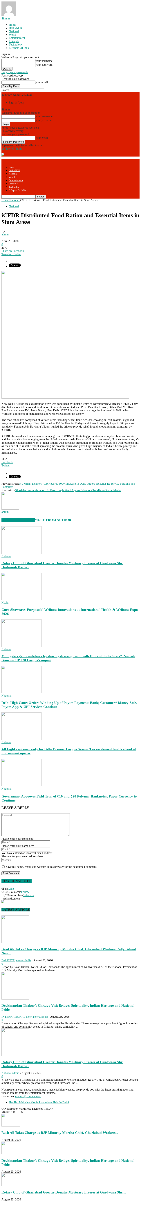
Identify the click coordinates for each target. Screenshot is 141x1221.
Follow (25, 891)
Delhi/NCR (15, 28)
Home (12, 24)
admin (5, 234)
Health (5, 602)
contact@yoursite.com (28, 1096)
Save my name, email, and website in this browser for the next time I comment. (51, 866)
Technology (16, 44)
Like (11, 888)
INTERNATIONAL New (16, 1016)
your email (41, 82)
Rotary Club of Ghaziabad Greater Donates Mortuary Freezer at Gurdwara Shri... (63, 1192)
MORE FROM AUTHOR (53, 520)
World (12, 34)
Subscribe (28, 895)
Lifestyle (14, 41)
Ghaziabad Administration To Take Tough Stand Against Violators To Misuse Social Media (68, 490)
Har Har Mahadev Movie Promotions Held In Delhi (39, 1102)
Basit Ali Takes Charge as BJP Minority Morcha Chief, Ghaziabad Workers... (59, 1133)
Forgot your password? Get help (20, 127)
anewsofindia (23, 960)
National (14, 31)
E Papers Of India (19, 47)
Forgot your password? (14, 72)
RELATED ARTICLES (18, 520)
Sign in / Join (16, 102)
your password (44, 64)
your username (44, 60)
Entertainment (17, 37)
